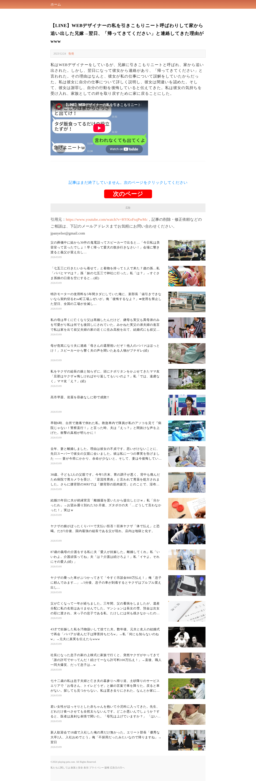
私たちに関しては (60, 767)
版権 (106, 767)
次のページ (128, 194)
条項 (86, 767)
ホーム (56, 4)
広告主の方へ (117, 767)
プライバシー (96, 767)
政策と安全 (77, 767)
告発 (71, 53)
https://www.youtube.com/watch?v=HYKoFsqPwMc (107, 219)
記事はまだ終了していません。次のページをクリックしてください (128, 182)
